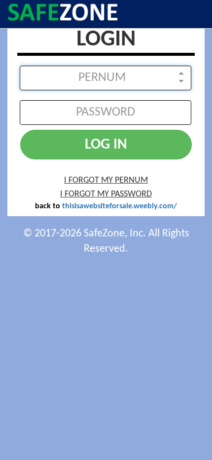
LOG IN (106, 145)
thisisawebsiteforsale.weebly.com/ (119, 206)
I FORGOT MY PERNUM (106, 180)
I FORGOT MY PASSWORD (106, 194)
